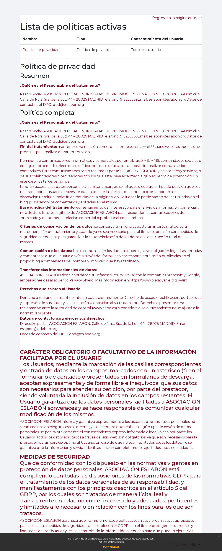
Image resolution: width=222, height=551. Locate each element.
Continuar (111, 547)
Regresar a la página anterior (177, 18)
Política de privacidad (111, 541)
